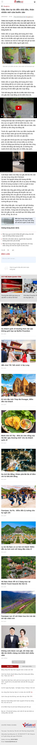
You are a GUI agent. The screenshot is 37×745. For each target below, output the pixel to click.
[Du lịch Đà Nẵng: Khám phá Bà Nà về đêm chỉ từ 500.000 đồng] (18, 460)
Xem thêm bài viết (18, 662)
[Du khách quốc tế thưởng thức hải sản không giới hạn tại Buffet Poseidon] (18, 314)
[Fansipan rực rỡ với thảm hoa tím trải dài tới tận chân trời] (18, 602)
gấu (13, 250)
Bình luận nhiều (27, 666)
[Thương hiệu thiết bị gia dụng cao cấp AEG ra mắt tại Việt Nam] (11, 286)
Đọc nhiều (10, 666)
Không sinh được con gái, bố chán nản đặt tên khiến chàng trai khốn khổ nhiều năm (17, 653)
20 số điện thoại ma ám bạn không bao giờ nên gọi (16, 707)
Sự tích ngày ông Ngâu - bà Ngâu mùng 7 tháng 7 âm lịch (18, 688)
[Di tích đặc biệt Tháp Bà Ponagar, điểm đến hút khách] (18, 385)
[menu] (2, 1)
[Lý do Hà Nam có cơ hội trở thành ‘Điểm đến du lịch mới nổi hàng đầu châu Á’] (18, 532)
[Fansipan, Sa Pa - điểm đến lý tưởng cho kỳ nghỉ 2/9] (18, 496)
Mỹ (8, 250)
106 (31, 692)
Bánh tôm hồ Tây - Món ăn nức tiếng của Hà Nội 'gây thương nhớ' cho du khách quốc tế (18, 438)
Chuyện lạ (6, 6)
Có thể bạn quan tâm (11, 277)
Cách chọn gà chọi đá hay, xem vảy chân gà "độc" (15, 696)
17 (13, 676)
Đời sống (4, 658)
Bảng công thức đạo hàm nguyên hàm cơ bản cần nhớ (17, 670)
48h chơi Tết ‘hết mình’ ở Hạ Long (15, 365)
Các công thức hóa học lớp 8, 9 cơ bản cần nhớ (14, 692)
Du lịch (3, 334)
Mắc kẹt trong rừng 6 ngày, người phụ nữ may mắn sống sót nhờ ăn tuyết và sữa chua (24, 220)
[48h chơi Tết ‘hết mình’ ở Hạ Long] (18, 351)
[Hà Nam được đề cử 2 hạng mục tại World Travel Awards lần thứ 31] (18, 567)
